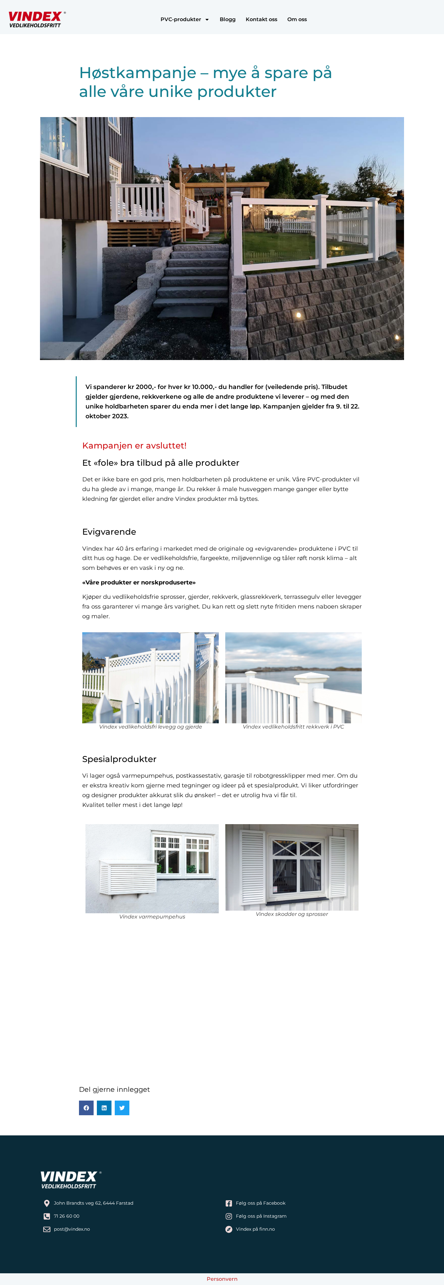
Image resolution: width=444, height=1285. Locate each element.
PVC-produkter (181, 19)
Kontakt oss (261, 19)
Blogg (228, 19)
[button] (86, 1108)
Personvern (222, 1279)
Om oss (297, 19)
